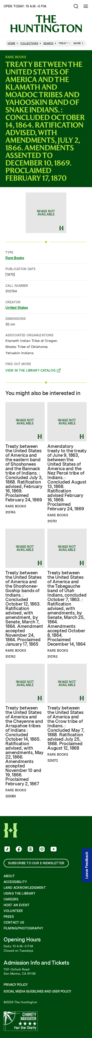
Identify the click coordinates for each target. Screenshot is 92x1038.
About (9, 876)
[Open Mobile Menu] (85, 6)
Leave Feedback (87, 865)
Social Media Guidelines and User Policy (37, 991)
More (77, 43)
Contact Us (14, 922)
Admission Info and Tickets (36, 962)
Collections (29, 43)
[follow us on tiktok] (7, 850)
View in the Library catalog (30, 371)
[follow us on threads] (30, 850)
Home (11, 43)
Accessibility (15, 882)
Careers (11, 899)
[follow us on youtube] (53, 850)
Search (48, 43)
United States (16, 308)
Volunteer (13, 911)
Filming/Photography (23, 928)
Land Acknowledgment (25, 887)
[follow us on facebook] (18, 850)
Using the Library (19, 893)
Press (9, 916)
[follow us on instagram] (41, 850)
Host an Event (16, 905)
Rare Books (14, 258)
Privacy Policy (15, 984)
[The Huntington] (46, 23)
